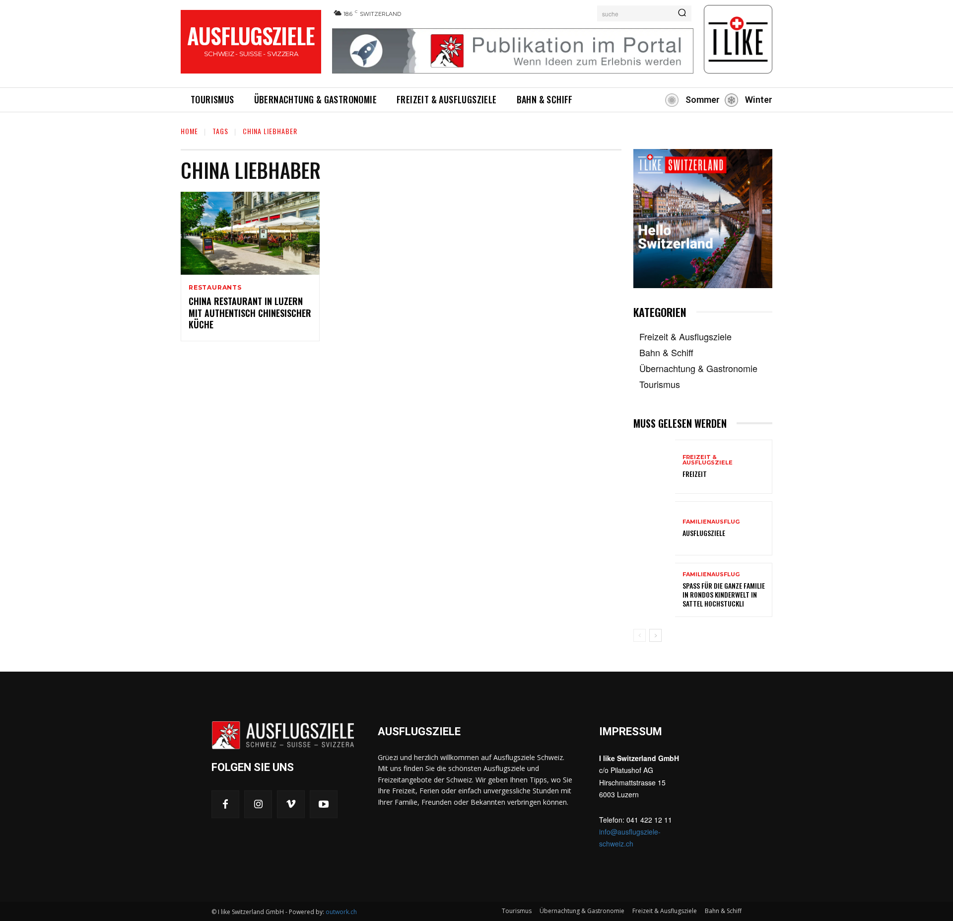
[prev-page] (639, 635)
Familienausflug (711, 522)
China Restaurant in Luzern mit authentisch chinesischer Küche (250, 313)
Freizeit (694, 473)
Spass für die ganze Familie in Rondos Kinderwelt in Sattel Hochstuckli (723, 594)
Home (189, 131)
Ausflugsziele (703, 533)
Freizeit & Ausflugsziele (707, 460)
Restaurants (215, 288)
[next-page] (655, 635)
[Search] (682, 13)
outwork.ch (341, 912)
